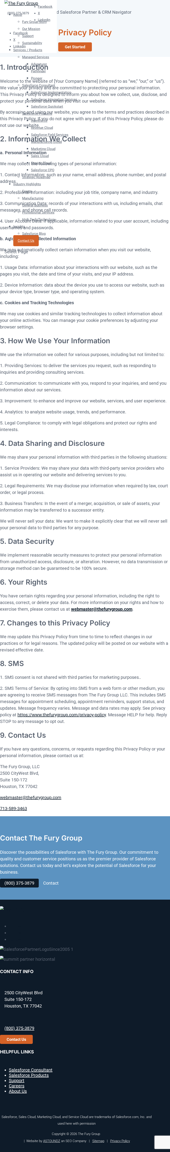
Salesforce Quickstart (47, 107)
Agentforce (39, 121)
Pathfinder (38, 71)
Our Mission (31, 29)
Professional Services (38, 212)
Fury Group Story (34, 22)
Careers (16, 1085)
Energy (27, 191)
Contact (51, 883)
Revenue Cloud (42, 128)
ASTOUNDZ (51, 1141)
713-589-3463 (13, 808)
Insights (19, 227)
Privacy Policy (120, 1141)
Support (28, 36)
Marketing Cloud (43, 149)
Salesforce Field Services (49, 135)
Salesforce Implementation (51, 92)
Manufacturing (32, 198)
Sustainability (32, 43)
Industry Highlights (27, 184)
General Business (35, 205)
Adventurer (39, 64)
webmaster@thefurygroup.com (101, 609)
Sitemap (98, 1141)
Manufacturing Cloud (46, 142)
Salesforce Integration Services (54, 99)
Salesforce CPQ (42, 170)
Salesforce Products (37, 114)
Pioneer (36, 78)
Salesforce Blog (34, 234)
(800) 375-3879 (19, 883)
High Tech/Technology (38, 219)
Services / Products (27, 50)
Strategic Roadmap (36, 177)
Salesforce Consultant (38, 85)
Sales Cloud (40, 156)
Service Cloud (41, 163)
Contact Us (26, 241)
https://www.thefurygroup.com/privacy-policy (61, 714)
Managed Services (35, 57)
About (17, 15)
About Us (18, 1091)
